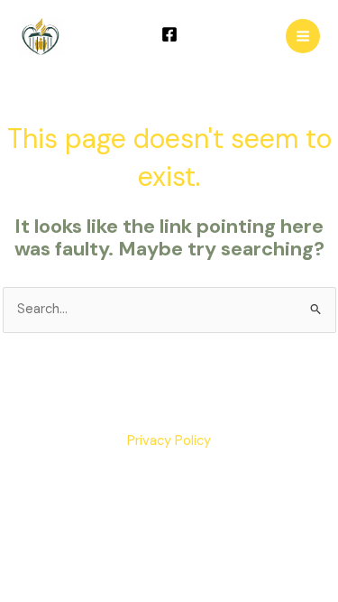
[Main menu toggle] (303, 36)
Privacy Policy (169, 440)
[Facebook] (169, 34)
